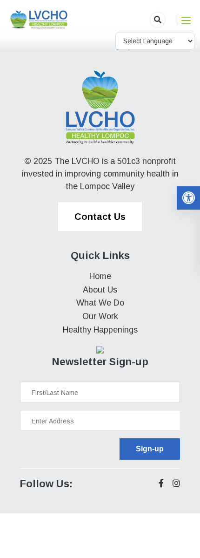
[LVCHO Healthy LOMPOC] (39, 19)
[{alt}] (100, 107)
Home (100, 276)
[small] (161, 483)
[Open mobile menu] (186, 20)
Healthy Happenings (100, 329)
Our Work (100, 316)
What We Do (100, 302)
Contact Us (100, 216)
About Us (100, 289)
